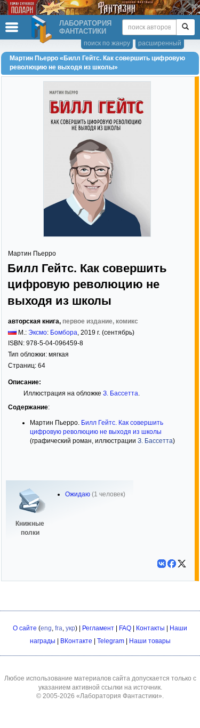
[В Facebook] (171, 563)
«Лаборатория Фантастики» (119, 696)
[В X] (182, 563)
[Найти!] (185, 27)
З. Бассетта (120, 393)
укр (70, 628)
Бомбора (63, 332)
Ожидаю (77, 494)
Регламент (98, 628)
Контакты (150, 628)
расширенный (159, 43)
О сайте (25, 628)
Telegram (110, 641)
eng (46, 628)
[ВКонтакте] (161, 563)
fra (58, 628)
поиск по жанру (107, 43)
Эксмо (37, 332)
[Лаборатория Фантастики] (43, 29)
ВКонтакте (76, 641)
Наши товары (150, 641)
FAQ (125, 628)
